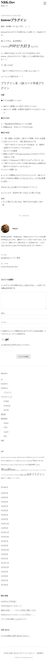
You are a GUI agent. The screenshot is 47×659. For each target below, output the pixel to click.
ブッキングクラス (9, 475)
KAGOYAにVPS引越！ (9, 601)
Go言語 (6, 401)
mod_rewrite (23, 460)
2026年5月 (4, 493)
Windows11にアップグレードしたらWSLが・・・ (18, 614)
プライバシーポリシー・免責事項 (31, 653)
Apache (6, 423)
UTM (5, 427)
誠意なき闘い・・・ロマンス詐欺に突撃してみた (18, 610)
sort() (8, 464)
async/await (9, 457)
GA (31, 457)
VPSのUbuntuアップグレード (11, 606)
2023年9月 (4, 541)
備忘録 (3, 414)
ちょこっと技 (19, 470)
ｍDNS (17, 478)
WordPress (4, 388)
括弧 (25, 475)
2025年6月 (4, 510)
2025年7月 (4, 506)
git (2, 379)
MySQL (6, 410)
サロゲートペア (28, 470)
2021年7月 (4, 580)
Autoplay (14, 457)
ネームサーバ (37, 470)
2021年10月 (5, 567)
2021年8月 (4, 576)
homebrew (4, 384)
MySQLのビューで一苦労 (10, 258)
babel (23, 457)
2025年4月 (4, 515)
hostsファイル (36, 457)
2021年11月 (5, 563)
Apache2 (3, 457)
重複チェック (11, 478)
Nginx (35, 460)
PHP (42, 460)
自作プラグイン (36, 474)
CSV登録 (27, 457)
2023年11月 (5, 532)
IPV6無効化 (7, 460)
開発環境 (4, 419)
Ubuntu (16, 464)
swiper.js (12, 464)
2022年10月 (5, 550)
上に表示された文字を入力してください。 (16, 345)
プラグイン (8, 392)
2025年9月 (4, 502)
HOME (6, 653)
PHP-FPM (3, 464)
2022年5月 (4, 558)
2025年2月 (4, 519)
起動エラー (4, 478)
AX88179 (19, 457)
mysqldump (29, 460)
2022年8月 (4, 554)
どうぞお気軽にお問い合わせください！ (15, 636)
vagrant (6, 432)
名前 (3, 313)
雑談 (2, 440)
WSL (5, 436)
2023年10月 (5, 537)
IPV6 (2, 460)
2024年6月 (4, 528)
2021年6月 (4, 585)
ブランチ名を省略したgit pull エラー (14, 619)
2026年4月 (4, 497)
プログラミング (6, 397)
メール (3, 322)
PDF (39, 460)
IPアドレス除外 (15, 460)
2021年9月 (4, 571)
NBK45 (15, 228)
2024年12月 (5, 523)
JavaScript (25, 215)
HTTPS (42, 457)
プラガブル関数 (18, 475)
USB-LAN (21, 464)
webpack (37, 464)
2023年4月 (4, 545)
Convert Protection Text (9, 266)
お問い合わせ (14, 653)
